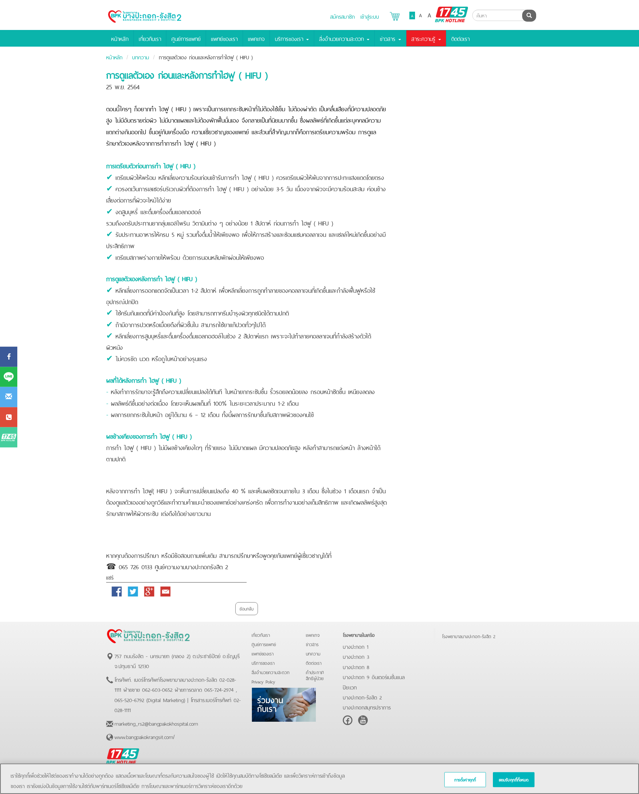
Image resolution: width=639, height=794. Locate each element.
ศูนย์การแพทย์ (186, 38)
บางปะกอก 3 (356, 656)
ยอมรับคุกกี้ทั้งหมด (514, 779)
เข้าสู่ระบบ (369, 16)
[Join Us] (284, 703)
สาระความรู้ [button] (424, 38)
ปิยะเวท (350, 686)
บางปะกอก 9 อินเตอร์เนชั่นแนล (374, 676)
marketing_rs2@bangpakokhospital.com (156, 723)
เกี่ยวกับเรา (150, 38)
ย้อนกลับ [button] (247, 608)
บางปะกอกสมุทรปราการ (367, 706)
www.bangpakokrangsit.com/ (144, 736)
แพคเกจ (256, 38)
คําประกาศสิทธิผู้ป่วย (315, 675)
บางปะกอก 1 (355, 646)
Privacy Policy (263, 681)
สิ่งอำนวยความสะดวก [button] (342, 38)
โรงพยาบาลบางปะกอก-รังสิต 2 (468, 636)
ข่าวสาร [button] (389, 38)
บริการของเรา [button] (290, 38)
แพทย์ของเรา (224, 38)
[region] (319, 778)
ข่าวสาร (312, 644)
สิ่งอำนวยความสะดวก (271, 672)
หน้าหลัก (119, 38)
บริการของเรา (263, 662)
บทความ (140, 56)
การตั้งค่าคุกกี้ (465, 779)
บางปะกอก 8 (356, 666)
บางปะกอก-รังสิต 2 (362, 696)
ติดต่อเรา (460, 38)
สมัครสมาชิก (342, 16)
